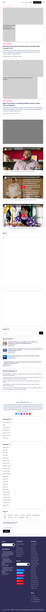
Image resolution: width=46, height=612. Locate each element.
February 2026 (6, 460)
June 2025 (5, 481)
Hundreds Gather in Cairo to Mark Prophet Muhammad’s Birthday (8, 553)
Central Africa (6, 427)
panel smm (5, 377)
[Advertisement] (23, 301)
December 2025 (6, 465)
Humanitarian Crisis (36, 515)
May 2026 (5, 452)
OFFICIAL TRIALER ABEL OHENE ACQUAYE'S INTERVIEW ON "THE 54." (23, 171)
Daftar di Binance (7, 384)
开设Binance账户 (6, 380)
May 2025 (5, 484)
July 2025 (5, 479)
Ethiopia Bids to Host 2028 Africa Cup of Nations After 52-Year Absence (7, 570)
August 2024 (6, 505)
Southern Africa (6, 435)
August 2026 (6, 447)
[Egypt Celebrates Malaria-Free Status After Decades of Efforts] (5, 357)
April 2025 (5, 486)
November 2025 (6, 468)
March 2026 (5, 458)
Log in (34, 595)
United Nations (21, 517)
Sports (15, 517)
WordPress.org (36, 601)
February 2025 (6, 492)
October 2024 (6, 502)
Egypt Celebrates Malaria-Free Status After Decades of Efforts (24, 355)
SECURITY (10, 517)
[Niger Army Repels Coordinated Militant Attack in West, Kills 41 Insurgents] (23, 88)
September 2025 (7, 473)
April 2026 (5, 455)
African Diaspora (7, 422)
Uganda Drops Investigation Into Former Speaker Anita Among (7, 561)
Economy (22, 515)
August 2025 (6, 476)
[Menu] (43, 2)
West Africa (9, 43)
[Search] (41, 333)
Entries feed (35, 597)
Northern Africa (6, 432)
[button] (37, 2)
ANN (4, 43)
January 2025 (6, 494)
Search (5, 329)
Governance (28, 515)
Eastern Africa (6, 430)
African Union (10, 515)
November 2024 (6, 500)
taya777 (5, 387)
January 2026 (6, 463)
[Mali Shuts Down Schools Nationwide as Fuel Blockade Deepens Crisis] (23, 33)
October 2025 (6, 471)
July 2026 (5, 450)
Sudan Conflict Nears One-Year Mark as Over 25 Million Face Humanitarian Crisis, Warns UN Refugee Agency (23, 342)
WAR (27, 517)
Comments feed (36, 599)
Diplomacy (17, 515)
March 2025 (5, 489)
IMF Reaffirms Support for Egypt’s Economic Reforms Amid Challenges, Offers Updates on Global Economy (23, 362)
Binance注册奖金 (6, 374)
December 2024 (6, 497)
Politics (5, 517)
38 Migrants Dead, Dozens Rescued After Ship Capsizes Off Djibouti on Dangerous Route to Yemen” (25, 349)
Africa (5, 515)
